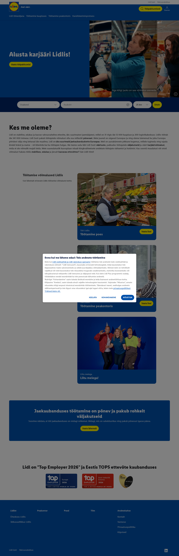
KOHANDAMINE (109, 297)
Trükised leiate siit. (53, 291)
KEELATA (93, 297)
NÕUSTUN (127, 297)
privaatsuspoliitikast (122, 288)
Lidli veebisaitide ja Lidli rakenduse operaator (71, 262)
